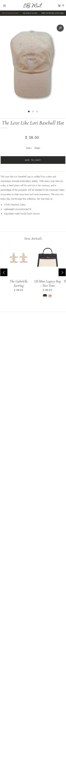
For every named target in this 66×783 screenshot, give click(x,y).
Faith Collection (10, 13)
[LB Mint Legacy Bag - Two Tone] (47, 259)
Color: (29, 148)
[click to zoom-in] (60, 28)
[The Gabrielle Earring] (18, 259)
